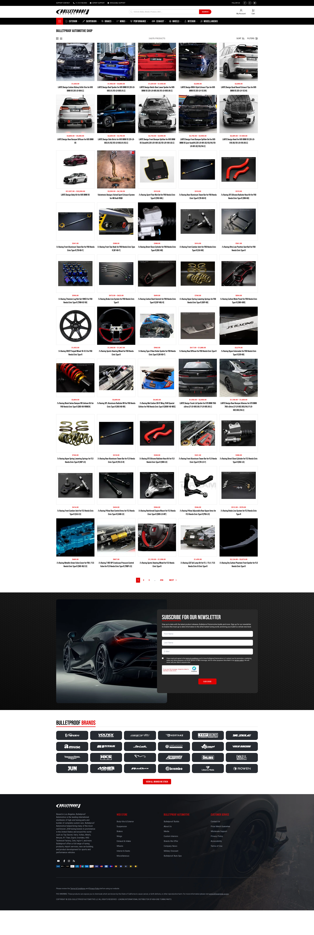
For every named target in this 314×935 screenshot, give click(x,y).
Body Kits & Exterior (125, 821)
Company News (170, 846)
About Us (168, 826)
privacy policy (239, 660)
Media (166, 831)
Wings (119, 836)
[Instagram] (249, 3)
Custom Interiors (171, 836)
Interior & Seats (123, 851)
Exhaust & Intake (124, 841)
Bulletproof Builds (171, 821)
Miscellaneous (123, 856)
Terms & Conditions (77, 889)
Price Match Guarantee (220, 826)
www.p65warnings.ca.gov (219, 894)
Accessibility (216, 841)
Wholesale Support (219, 831)
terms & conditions (192, 658)
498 (161, 580)
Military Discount (171, 851)
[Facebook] (245, 3)
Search (205, 12)
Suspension (122, 826)
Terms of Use (216, 846)
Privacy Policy (217, 836)
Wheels (120, 846)
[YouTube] (58, 861)
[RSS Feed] (74, 861)
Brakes (120, 831)
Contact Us (215, 821)
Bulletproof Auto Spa (173, 856)
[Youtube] (254, 3)
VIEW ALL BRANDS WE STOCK (157, 781)
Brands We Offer (171, 841)
